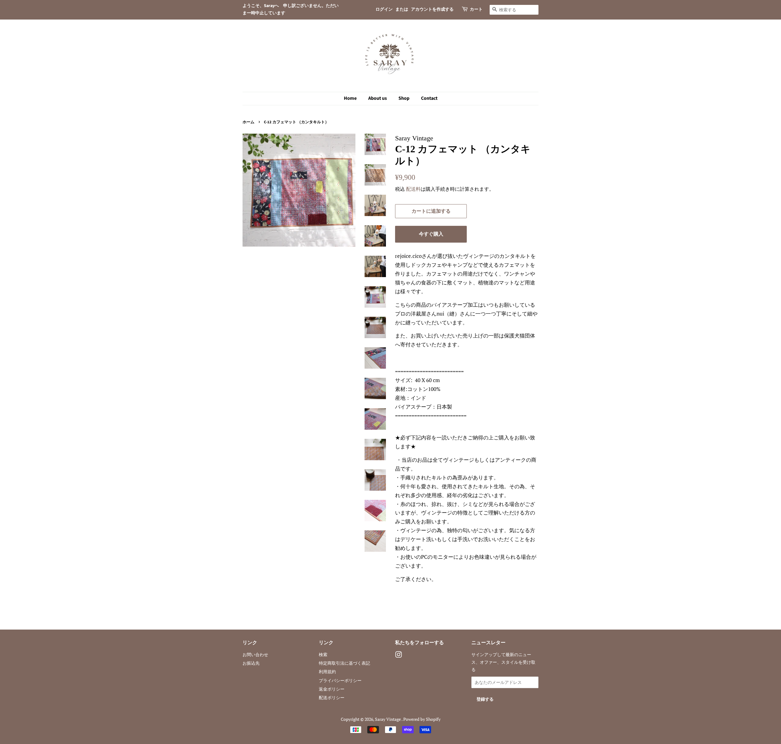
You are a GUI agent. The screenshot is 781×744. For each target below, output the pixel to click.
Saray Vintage (388, 719)
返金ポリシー (331, 689)
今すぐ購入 (431, 234)
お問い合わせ (255, 654)
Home (350, 98)
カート (476, 9)
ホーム (248, 122)
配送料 (413, 189)
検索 (323, 654)
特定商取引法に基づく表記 (344, 663)
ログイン (384, 9)
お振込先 (251, 663)
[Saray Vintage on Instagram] (398, 656)
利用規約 (327, 671)
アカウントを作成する (432, 9)
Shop (403, 98)
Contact (429, 98)
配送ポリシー (331, 697)
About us (377, 98)
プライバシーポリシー (340, 680)
